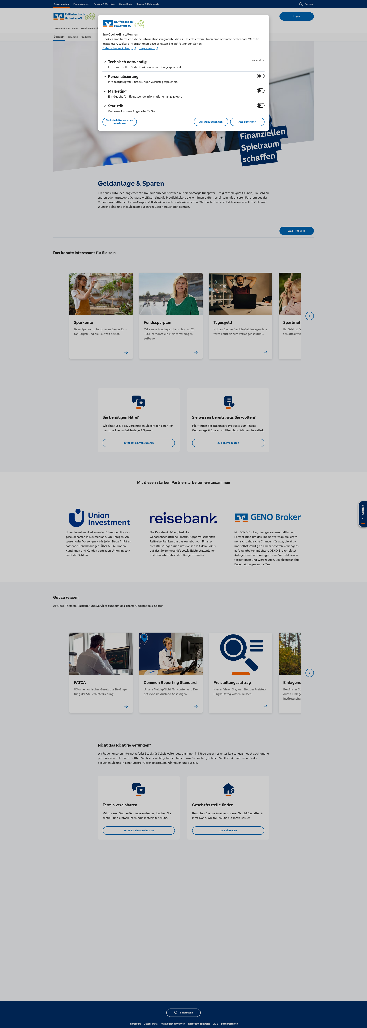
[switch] (261, 76)
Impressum (147, 48)
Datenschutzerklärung (117, 48)
